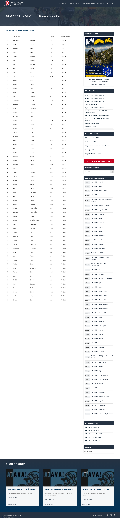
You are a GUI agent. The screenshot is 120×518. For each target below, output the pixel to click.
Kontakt (94, 515)
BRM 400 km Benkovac (98, 405)
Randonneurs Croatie (14, 515)
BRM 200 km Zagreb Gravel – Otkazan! (97, 115)
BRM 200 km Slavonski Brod (99, 304)
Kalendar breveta (87, 3)
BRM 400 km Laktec (97, 384)
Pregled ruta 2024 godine (93, 154)
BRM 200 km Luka (96, 287)
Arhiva (17, 30)
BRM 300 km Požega (97, 218)
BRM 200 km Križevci (97, 244)
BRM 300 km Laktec (97, 388)
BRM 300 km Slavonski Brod (99, 300)
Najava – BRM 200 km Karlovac (94, 101)
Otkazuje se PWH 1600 (91, 104)
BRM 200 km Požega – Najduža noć (102, 414)
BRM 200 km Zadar (97, 195)
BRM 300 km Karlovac (97, 347)
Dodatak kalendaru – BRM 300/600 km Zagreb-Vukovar (97, 111)
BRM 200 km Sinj (96, 371)
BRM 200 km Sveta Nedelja (99, 191)
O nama (61, 3)
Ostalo (108, 3)
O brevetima (72, 3)
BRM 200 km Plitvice (97, 339)
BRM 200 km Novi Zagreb (98, 326)
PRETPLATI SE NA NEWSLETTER (98, 161)
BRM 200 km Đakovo (97, 270)
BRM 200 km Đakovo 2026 (93, 440)
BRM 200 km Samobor (98, 248)
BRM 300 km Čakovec (97, 351)
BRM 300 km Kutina (97, 334)
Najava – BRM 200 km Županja (94, 95)
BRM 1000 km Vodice (97, 240)
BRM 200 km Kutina (97, 330)
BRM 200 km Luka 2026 (92, 427)
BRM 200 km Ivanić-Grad (98, 231)
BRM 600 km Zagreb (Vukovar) (100, 396)
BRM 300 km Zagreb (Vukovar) (100, 401)
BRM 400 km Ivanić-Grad (98, 362)
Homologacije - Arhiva (27, 30)
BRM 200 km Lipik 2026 (92, 431)
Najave (10, 472)
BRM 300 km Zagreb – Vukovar (100, 210)
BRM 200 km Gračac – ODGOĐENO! (102, 236)
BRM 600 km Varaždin (97, 214)
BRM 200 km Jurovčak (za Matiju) (101, 278)
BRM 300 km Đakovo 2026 (93, 437)
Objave (99, 3)
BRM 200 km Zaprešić (97, 227)
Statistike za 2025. (90, 126)
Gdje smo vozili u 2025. (92, 123)
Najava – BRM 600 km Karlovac (94, 98)
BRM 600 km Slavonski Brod (99, 308)
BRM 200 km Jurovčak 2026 (93, 434)
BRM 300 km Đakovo (97, 274)
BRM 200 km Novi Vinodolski (99, 379)
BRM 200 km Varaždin (97, 223)
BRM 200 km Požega (97, 186)
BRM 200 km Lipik (96, 283)
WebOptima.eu (11, 517)
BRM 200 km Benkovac (98, 392)
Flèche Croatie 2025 (97, 253)
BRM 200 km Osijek (96, 317)
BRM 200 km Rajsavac (98, 409)
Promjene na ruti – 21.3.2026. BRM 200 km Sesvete (97, 119)
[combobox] (99, 171)
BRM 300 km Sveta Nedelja (99, 291)
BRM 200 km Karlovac (97, 343)
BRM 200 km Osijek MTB (98, 321)
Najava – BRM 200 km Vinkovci (94, 108)
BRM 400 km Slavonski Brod (99, 313)
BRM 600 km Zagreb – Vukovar (100, 205)
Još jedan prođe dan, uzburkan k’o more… (98, 146)
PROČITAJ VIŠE (12, 497)
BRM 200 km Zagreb (97, 182)
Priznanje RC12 (89, 150)
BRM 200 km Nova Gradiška (99, 375)
